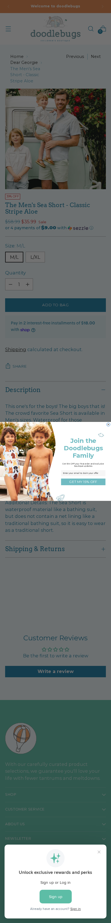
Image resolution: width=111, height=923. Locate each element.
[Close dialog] (108, 424)
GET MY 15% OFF (83, 482)
